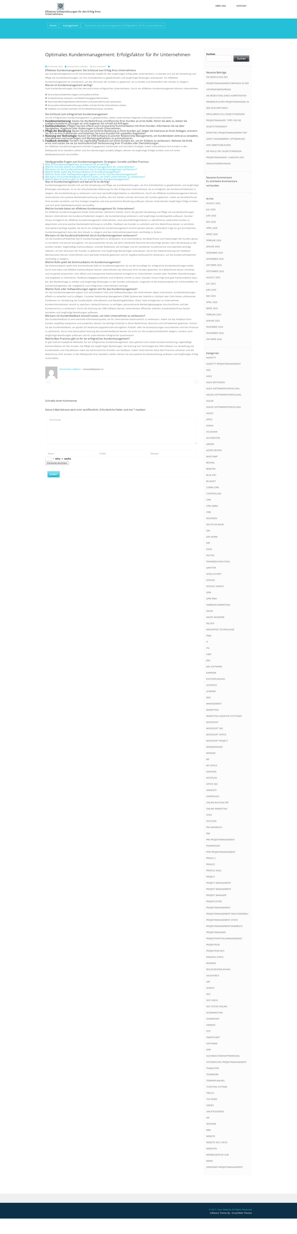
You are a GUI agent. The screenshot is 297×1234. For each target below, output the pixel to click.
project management (218, 882)
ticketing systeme (216, 1086)
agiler (209, 400)
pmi (208, 833)
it (207, 641)
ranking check (215, 956)
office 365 (212, 783)
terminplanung (215, 1080)
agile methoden (215, 382)
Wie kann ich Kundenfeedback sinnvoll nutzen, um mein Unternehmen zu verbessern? (95, 176)
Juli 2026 (211, 209)
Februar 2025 (213, 314)
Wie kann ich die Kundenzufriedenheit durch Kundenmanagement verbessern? (91, 169)
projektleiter (214, 901)
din (208, 530)
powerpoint (213, 845)
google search (215, 586)
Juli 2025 (211, 283)
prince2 (210, 864)
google (210, 580)
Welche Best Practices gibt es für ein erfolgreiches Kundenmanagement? (87, 179)
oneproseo (212, 796)
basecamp (211, 456)
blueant (211, 481)
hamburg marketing (218, 604)
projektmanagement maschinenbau (227, 913)
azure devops (214, 450)
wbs (208, 1129)
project (210, 876)
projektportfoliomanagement (224, 938)
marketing (212, 709)
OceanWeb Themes (242, 1212)
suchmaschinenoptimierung (223, 1055)
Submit (54, 474)
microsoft (212, 722)
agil (208, 369)
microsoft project (217, 740)
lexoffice (211, 685)
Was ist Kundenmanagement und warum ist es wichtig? (77, 164)
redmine (211, 963)
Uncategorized (215, 1111)
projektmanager (216, 932)
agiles (209, 413)
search (210, 987)
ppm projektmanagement (221, 851)
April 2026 (211, 227)
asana (209, 425)
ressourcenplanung (218, 969)
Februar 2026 (213, 240)
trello (210, 1092)
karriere (211, 672)
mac (208, 697)
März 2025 (212, 308)
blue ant (211, 474)
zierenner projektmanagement (224, 1167)
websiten (211, 1148)
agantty (211, 357)
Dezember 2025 (214, 252)
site (208, 1031)
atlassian (211, 431)
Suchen (210, 54)
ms (207, 759)
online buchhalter (217, 802)
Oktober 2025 (214, 265)
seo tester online (216, 1006)
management (70, 25)
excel (209, 549)
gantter (211, 567)
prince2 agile (214, 870)
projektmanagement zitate (222, 919)
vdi (208, 1117)
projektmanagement (218, 907)
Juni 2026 (211, 215)
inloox (210, 623)
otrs (209, 814)
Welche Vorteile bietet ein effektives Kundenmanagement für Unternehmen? (89, 167)
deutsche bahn (215, 524)
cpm (208, 499)
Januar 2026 (213, 246)
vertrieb (211, 1123)
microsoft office (216, 734)
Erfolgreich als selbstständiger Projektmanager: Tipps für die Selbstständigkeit (225, 120)
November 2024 (215, 333)
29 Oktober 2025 (55, 66)
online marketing (216, 808)
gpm (208, 592)
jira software (214, 666)
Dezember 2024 (214, 326)
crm (208, 512)
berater (210, 468)
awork (210, 444)
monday (211, 753)
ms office (211, 765)
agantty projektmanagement (223, 363)
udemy (210, 1105)
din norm (211, 536)
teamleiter (212, 1068)
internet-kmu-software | (70, 369)
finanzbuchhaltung (218, 561)
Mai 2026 (211, 221)
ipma (208, 635)
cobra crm (212, 487)
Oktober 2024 (214, 339)
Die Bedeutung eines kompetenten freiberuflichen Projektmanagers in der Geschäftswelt (227, 101)
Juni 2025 (211, 289)
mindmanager (214, 746)
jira (208, 660)
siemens (210, 1024)
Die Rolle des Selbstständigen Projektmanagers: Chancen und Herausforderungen (225, 157)
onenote (211, 790)
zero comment (99, 66)
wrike (209, 1160)
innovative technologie (220, 629)
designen (211, 518)
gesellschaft (214, 573)
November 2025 (215, 258)
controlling (213, 493)
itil (208, 648)
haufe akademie (215, 617)
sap (208, 981)
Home (53, 25)
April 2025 (211, 302)
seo (208, 994)
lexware (211, 691)
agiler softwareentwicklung (223, 407)
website (210, 1136)
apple (209, 419)
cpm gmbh (212, 505)
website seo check (217, 1142)
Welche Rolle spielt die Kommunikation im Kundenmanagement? (83, 171)
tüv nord (211, 1099)
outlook (211, 821)
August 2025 (213, 277)
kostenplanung (215, 678)
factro (210, 555)
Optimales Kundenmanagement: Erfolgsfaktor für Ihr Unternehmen (117, 54)
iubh (208, 654)
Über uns (220, 5)
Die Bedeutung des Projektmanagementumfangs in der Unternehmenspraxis (227, 83)
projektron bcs (215, 950)
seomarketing (214, 1012)
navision (211, 771)
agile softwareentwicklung (222, 388)
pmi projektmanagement (220, 839)
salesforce (212, 975)
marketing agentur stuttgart (224, 715)
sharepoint (213, 1018)
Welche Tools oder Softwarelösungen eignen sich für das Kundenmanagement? (91, 174)
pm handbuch (214, 827)
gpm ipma (211, 598)
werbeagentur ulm (217, 1154)
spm (208, 1049)
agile (209, 376)
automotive (213, 437)
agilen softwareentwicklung (223, 394)
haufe (209, 610)
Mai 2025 (211, 295)
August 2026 (213, 203)
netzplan (211, 777)
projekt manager (216, 895)
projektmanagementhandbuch (224, 926)
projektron (213, 944)
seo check (212, 1000)
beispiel (210, 462)
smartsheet (213, 1037)
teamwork (212, 1074)
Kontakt (242, 5)
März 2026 (212, 234)
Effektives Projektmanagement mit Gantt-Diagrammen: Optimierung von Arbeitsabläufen (226, 138)
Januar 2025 (213, 320)
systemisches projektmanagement (226, 1062)
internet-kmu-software (77, 66)
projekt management (218, 888)
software (211, 1043)
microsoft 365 (214, 728)
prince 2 (211, 858)
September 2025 (215, 271)
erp (208, 542)
